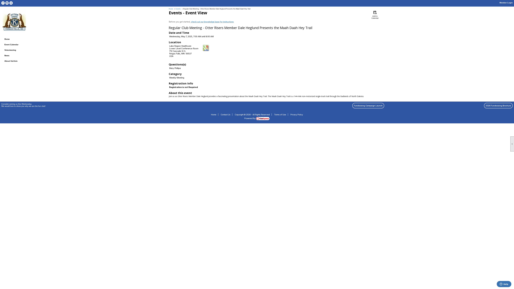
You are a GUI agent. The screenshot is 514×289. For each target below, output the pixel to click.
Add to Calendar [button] (375, 14)
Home (7, 39)
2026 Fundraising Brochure (498, 105)
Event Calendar (11, 44)
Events (178, 9)
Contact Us (225, 114)
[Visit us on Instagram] (7, 3)
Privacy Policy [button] (296, 114)
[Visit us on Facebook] (3, 3)
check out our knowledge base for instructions (212, 21)
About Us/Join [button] (11, 61)
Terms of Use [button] (280, 114)
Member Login (506, 3)
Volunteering (10, 50)
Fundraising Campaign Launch (368, 105)
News (6, 55)
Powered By (250, 118)
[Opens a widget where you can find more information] (504, 284)
